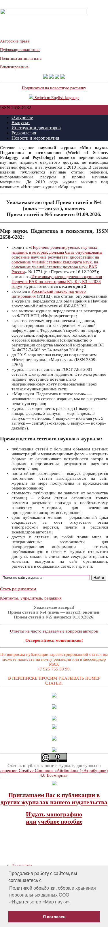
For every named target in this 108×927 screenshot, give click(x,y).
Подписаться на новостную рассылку (54, 88)
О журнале (22, 117)
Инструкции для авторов (36, 127)
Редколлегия (24, 132)
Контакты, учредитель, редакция (31, 598)
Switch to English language (56, 98)
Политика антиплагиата (20, 58)
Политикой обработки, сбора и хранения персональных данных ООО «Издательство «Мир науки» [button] (52, 895)
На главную (22, 865)
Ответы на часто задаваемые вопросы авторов (54, 631)
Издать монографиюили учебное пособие (54, 818)
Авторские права (14, 41)
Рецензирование (14, 67)
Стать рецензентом (18, 589)
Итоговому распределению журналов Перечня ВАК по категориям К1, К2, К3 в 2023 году (57, 281)
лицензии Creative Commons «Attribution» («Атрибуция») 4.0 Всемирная (54, 773)
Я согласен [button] (54, 916)
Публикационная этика (20, 50)
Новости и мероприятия (35, 138)
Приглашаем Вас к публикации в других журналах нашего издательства (54, 799)
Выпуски (21, 122)
